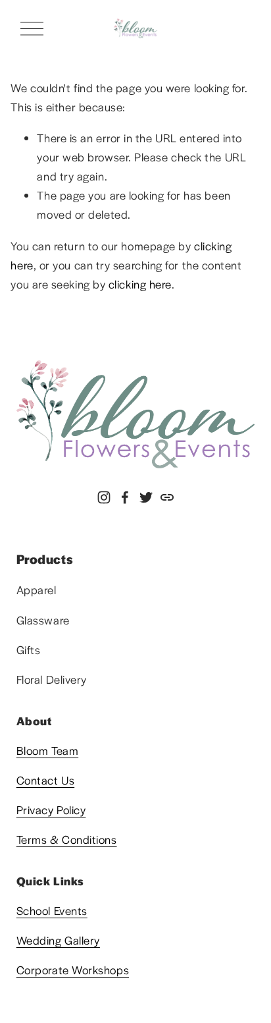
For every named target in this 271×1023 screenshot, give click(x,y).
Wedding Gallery (58, 940)
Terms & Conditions (66, 839)
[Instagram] (104, 497)
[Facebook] (125, 497)
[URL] (167, 497)
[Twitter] (146, 497)
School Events (51, 910)
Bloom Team (47, 750)
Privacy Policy (51, 809)
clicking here (140, 284)
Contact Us (45, 780)
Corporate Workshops (72, 970)
